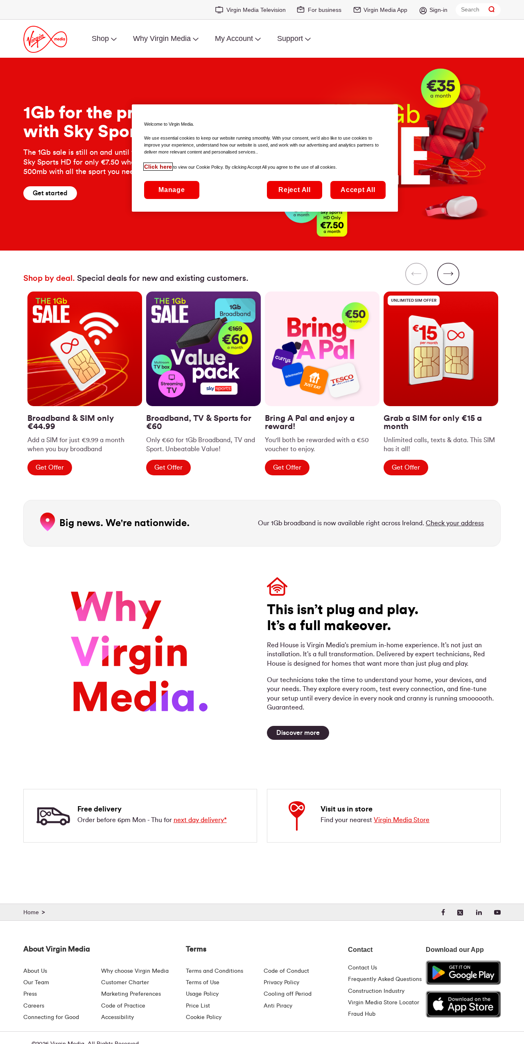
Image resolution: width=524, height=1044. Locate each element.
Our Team (36, 982)
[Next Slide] (448, 275)
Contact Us (362, 968)
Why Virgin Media (162, 38)
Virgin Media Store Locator (383, 1003)
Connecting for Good (51, 1017)
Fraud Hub (361, 1014)
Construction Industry (376, 991)
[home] (35, 912)
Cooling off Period (288, 994)
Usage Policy (202, 994)
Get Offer (50, 467)
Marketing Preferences (131, 994)
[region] (262, 366)
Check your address (455, 523)
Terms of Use (202, 982)
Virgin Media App (385, 10)
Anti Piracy (278, 1006)
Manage (171, 189)
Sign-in (438, 10)
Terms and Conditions (214, 971)
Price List (198, 1006)
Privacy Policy (281, 982)
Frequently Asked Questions (385, 979)
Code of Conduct (286, 971)
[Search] (491, 9)
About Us (35, 971)
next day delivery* (200, 820)
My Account (234, 38)
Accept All (358, 189)
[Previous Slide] (416, 275)
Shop (100, 38)
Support (290, 38)
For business (324, 10)
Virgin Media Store (401, 820)
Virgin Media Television (256, 10)
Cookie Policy (203, 1017)
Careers (33, 1006)
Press (30, 994)
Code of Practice (123, 1006)
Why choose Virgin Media (135, 971)
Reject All (294, 189)
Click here (158, 166)
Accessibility (117, 1017)
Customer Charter (125, 982)
